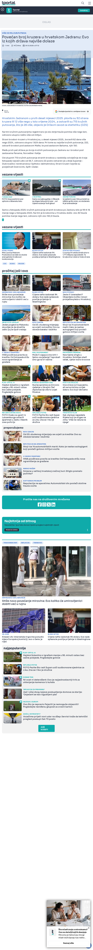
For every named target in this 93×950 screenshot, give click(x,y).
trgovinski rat (10, 543)
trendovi (37, 543)
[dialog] (68, 923)
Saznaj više (68, 943)
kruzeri (21, 263)
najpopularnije (15, 648)
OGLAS (46, 22)
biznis (12, 263)
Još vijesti (44, 728)
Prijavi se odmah (12, 530)
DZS (4, 263)
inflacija (25, 543)
